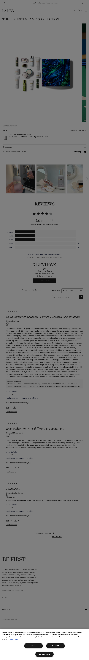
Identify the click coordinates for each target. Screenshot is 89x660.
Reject (33, 645)
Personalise (44, 654)
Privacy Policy (13, 639)
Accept (55, 645)
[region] (44, 644)
